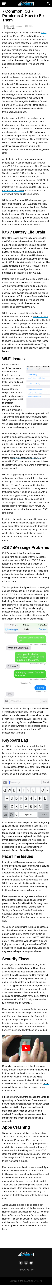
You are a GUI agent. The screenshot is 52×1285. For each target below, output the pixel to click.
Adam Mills (11, 28)
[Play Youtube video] (26, 1048)
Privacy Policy (26, 1270)
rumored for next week (13, 190)
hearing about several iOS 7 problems (26, 139)
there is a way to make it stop (32, 774)
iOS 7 (43, 32)
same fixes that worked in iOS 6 (25, 458)
